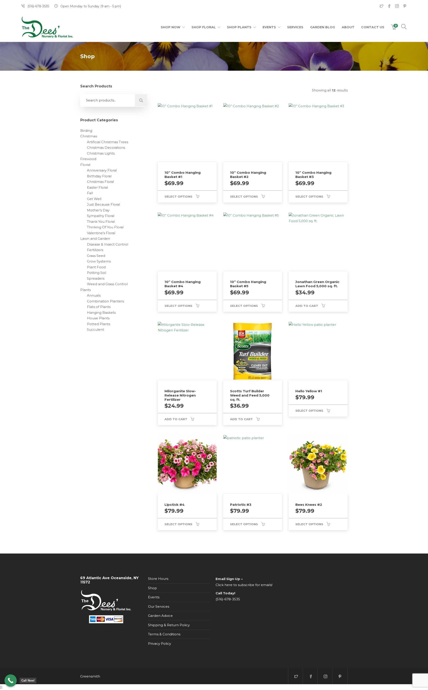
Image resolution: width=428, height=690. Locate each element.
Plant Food (96, 267)
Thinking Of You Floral (105, 227)
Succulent (95, 329)
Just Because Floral (103, 204)
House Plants (98, 318)
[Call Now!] (10, 680)
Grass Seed (96, 256)
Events (269, 27)
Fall (90, 193)
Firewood (88, 159)
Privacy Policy (159, 643)
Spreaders (95, 278)
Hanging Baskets (101, 312)
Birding (86, 130)
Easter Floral (97, 187)
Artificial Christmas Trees (107, 142)
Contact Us (372, 27)
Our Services (158, 606)
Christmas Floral (100, 182)
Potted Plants (98, 324)
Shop (152, 588)
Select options (178, 196)
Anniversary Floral (102, 170)
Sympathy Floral (100, 216)
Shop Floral (203, 27)
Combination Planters (105, 301)
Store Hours (158, 578)
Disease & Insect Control (107, 244)
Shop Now (170, 27)
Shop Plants (239, 27)
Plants (85, 290)
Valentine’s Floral (101, 233)
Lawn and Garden (95, 238)
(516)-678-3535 (228, 599)
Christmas (88, 136)
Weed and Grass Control (107, 284)
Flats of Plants (99, 307)
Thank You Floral (101, 221)
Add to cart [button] (306, 306)
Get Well (94, 199)
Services (295, 27)
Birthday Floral (99, 176)
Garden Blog (322, 27)
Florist (85, 165)
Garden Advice (160, 616)
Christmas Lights (101, 153)
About (348, 27)
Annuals (94, 295)
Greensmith (90, 676)
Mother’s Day (98, 210)
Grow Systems (99, 261)
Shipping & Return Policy (169, 625)
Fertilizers (95, 250)
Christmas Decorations (106, 147)
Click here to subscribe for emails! (244, 585)
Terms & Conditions (164, 634)
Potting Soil (96, 273)
